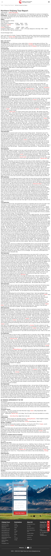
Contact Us (29, 537)
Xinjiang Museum (17, 349)
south (25, 139)
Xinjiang (34, 46)
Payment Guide (30, 535)
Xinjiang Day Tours (5, 524)
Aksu (15, 529)
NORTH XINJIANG (13, 12)
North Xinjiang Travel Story (31, 531)
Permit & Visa (29, 539)
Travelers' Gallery (30, 533)
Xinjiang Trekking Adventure (5, 541)
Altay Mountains (30, 88)
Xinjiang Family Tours (5, 535)
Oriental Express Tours (6, 528)
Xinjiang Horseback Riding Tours (5, 526)
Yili (14, 536)
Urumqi (9, 24)
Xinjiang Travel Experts (9, 5)
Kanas (35, 99)
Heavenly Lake (13, 338)
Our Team (29, 526)
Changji (15, 539)
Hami (15, 532)
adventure (46, 87)
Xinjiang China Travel (31, 524)
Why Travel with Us (30, 528)
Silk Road (23, 274)
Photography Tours (5, 543)
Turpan (45, 294)
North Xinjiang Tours (5, 532)
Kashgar (15, 531)
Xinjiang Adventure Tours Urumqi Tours (6, 538)
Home (2, 5)
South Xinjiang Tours (5, 533)
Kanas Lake (12, 36)
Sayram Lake (23, 157)
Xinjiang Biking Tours (5, 530)
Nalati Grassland (37, 183)
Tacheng (16, 538)
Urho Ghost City (14, 416)
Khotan (15, 534)
